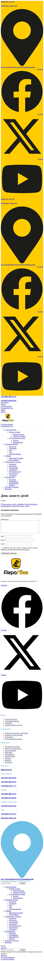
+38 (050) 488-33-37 (8, 397)
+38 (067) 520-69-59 (8, 401)
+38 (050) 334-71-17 (8, 786)
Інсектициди (13, 473)
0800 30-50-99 (7, 2)
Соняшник (12, 448)
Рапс (10, 450)
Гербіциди (12, 464)
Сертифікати (13, 481)
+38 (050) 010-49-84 (8, 798)
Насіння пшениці (15, 454)
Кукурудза (12, 446)
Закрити (4, 948)
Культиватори (18, 442)
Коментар (5, 519)
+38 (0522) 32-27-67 (8, 814)
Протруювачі (13, 468)
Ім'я (3, 536)
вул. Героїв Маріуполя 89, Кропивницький (18, 67)
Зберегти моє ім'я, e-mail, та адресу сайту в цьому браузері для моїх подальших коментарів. (19, 549)
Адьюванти (13, 470)
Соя (10, 452)
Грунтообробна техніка (17, 438)
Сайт (2, 544)
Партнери (12, 479)
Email (3, 540)
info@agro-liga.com (9, 6)
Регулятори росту (15, 472)
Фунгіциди (13, 466)
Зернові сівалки (18, 434)
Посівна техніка (14, 432)
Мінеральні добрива (16, 458)
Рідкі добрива (14, 460)
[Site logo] (5, 402)
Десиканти (13, 475)
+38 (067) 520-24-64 (8, 806)
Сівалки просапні (19, 436)
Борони (15, 440)
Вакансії (12, 485)
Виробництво (14, 483)
